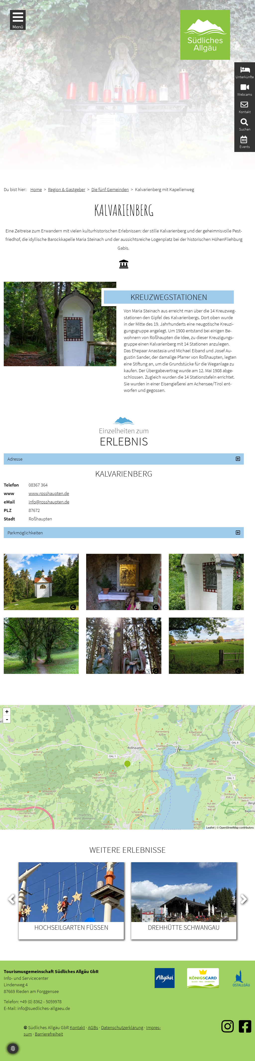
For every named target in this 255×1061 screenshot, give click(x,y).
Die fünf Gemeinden (110, 189)
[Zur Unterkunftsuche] (245, 71)
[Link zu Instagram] (227, 1030)
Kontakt (77, 1027)
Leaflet (210, 827)
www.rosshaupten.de (49, 493)
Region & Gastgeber (66, 189)
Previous (11, 898)
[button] (124, 458)
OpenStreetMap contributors (236, 827)
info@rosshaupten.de (49, 502)
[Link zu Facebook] (245, 1030)
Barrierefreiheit (49, 1034)
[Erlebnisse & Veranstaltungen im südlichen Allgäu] (243, 141)
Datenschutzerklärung (122, 1027)
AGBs (93, 1027)
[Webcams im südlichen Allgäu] (244, 88)
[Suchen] (244, 123)
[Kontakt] (244, 106)
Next (244, 898)
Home (36, 189)
